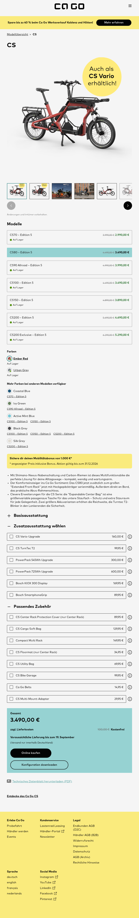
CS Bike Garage (69, 675)
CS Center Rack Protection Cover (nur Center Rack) (69, 617)
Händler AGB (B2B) (86, 835)
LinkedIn (46, 888)
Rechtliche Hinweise (86, 862)
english (11, 882)
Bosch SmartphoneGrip (69, 595)
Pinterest (46, 899)
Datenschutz (81, 851)
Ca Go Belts (69, 687)
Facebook (46, 893)
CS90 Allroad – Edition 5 (21, 409)
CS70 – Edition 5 (16, 396)
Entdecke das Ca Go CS (22, 796)
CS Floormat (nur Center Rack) (69, 652)
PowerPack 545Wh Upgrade (69, 560)
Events (11, 836)
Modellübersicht (17, 34)
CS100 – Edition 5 (17, 421)
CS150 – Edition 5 (40, 421)
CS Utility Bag (69, 664)
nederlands (14, 893)
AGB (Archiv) (81, 857)
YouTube (46, 882)
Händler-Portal (50, 831)
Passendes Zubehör (32, 607)
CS (35, 34)
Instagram (47, 877)
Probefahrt (14, 826)
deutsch (12, 877)
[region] (69, 117)
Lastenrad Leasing (52, 826)
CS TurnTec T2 (69, 548)
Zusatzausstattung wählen (40, 526)
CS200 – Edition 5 (63, 434)
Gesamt (15, 713)
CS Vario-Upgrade (69, 536)
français (12, 888)
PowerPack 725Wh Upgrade (69, 571)
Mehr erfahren (114, 22)
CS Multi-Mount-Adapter (69, 699)
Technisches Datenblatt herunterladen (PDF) (42, 781)
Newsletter (47, 836)
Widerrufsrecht (83, 840)
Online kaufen (31, 753)
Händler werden (17, 831)
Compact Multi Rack (69, 640)
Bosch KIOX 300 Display (69, 583)
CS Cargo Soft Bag (69, 629)
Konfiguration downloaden (39, 765)
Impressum (80, 846)
